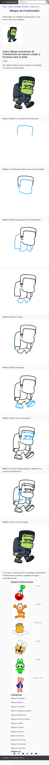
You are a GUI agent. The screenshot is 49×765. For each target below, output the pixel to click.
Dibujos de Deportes (18, 707)
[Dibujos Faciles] (9, 2)
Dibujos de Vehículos (18, 748)
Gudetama (38, 623)
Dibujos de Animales (18, 698)
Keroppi (38, 641)
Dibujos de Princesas (18, 740)
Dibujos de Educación (18, 715)
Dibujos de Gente (17, 723)
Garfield (38, 604)
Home (5, 7)
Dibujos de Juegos (17, 727)
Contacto (14, 762)
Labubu (38, 659)
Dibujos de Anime (17, 702)
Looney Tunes (38, 678)
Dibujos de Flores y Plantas (20, 719)
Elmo (38, 586)
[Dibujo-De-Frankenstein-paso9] (12, 34)
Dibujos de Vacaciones (19, 744)
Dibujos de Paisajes (18, 736)
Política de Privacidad (41, 762)
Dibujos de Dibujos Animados (18, 7)
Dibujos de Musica (17, 731)
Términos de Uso (25, 762)
